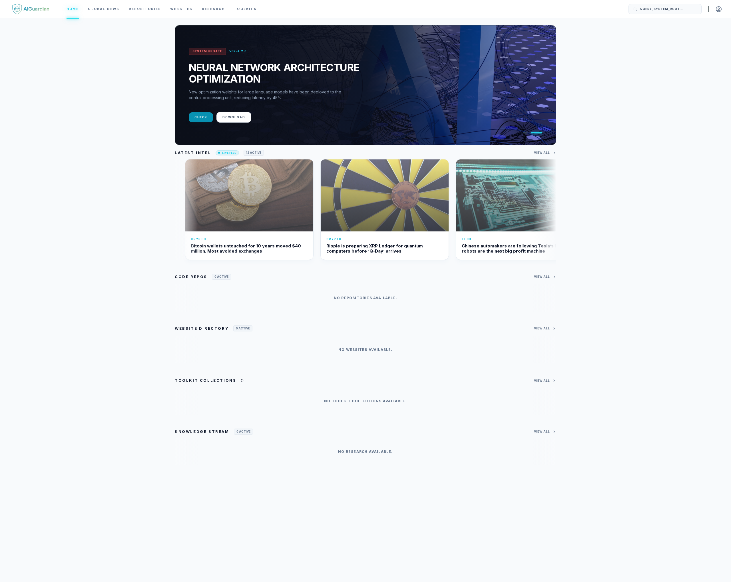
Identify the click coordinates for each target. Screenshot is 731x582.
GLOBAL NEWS (103, 9)
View (199, 117)
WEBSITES (181, 9)
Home (73, 9)
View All (542, 152)
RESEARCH (213, 9)
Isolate (227, 117)
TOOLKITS (245, 9)
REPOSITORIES (145, 9)
